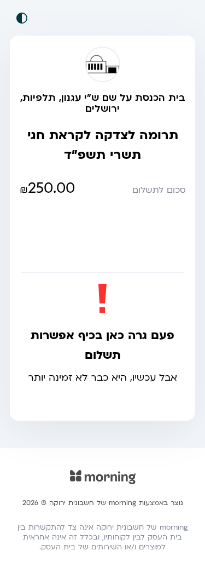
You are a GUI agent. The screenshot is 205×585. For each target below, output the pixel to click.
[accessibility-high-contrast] (22, 18)
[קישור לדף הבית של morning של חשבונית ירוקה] (103, 484)
